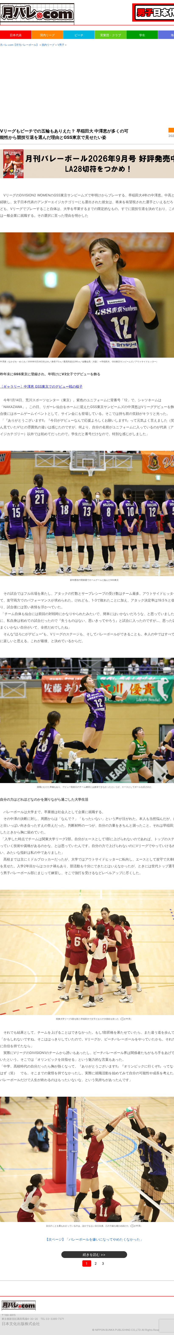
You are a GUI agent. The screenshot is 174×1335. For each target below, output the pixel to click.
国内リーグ (47, 35)
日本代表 (16, 35)
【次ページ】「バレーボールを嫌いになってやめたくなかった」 (94, 1239)
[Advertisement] (87, 83)
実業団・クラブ (110, 35)
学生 (142, 35)
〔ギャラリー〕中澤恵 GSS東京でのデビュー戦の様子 (41, 386)
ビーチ (78, 35)
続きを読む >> (94, 1254)
